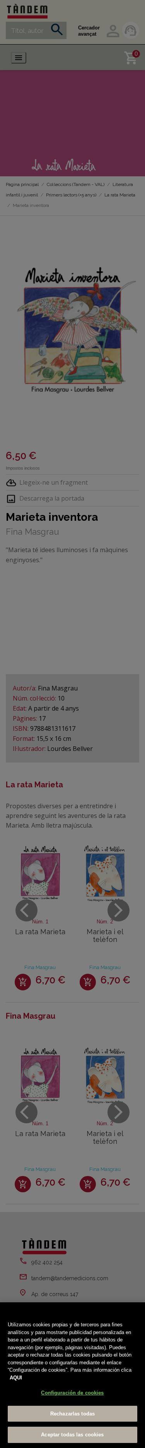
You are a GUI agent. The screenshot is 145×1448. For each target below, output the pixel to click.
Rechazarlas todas (72, 1414)
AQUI (16, 1378)
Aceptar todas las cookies (72, 1435)
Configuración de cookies (72, 1393)
